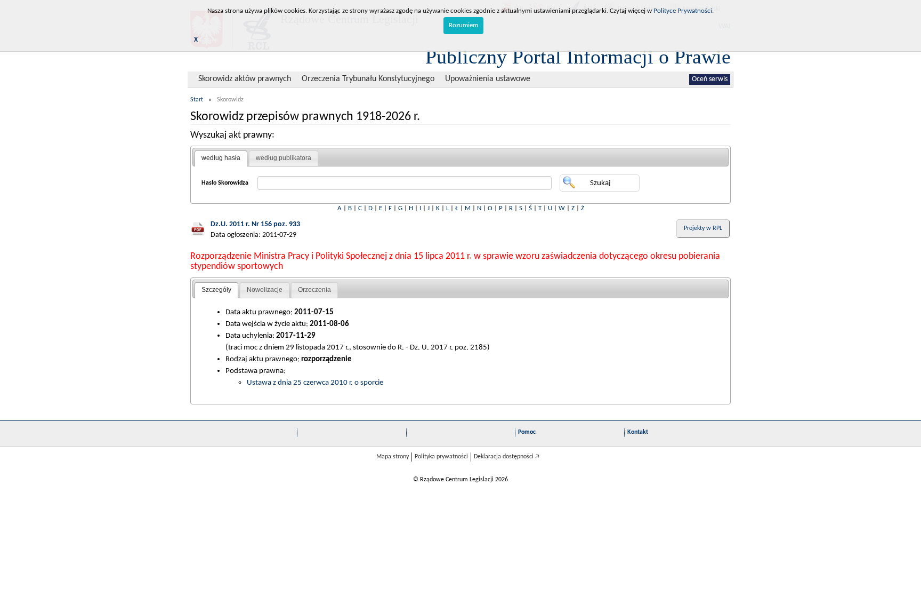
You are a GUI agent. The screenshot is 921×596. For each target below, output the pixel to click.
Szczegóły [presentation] (216, 289)
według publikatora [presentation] (283, 158)
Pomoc (527, 432)
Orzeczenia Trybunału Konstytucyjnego (368, 79)
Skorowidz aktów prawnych (244, 79)
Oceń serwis (710, 79)
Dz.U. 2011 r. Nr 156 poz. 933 (255, 224)
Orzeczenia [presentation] (314, 289)
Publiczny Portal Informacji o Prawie (578, 56)
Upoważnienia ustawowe (487, 79)
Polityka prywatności (441, 457)
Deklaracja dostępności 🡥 (506, 457)
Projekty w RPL (703, 228)
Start (196, 100)
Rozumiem (463, 25)
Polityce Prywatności (682, 10)
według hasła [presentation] (220, 158)
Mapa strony (392, 457)
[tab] (221, 158)
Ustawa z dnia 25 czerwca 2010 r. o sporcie (315, 382)
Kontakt (637, 432)
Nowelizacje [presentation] (264, 289)
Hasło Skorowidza (224, 183)
